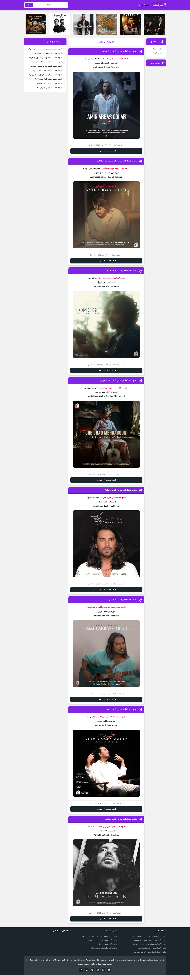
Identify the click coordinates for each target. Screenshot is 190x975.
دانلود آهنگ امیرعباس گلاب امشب (121, 819)
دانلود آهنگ (117, 145)
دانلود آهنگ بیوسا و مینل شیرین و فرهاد (46, 57)
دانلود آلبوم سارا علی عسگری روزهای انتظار (99, 936)
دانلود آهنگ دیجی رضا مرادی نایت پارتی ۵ (46, 74)
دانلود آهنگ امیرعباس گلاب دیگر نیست (119, 51)
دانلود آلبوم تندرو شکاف (107, 944)
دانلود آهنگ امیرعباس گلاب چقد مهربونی (118, 380)
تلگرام (98, 970)
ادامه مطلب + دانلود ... (106, 151)
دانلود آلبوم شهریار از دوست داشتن (102, 940)
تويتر (92, 970)
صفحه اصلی (144, 5)
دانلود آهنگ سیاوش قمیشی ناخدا (49, 87)
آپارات (109, 970)
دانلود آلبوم (157, 49)
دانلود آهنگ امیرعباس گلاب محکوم (121, 490)
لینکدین (87, 970)
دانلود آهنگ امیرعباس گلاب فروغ (122, 270)
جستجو (29, 5)
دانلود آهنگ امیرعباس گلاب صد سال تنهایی (117, 161)
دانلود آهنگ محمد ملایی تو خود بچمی (47, 70)
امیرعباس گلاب (106, 59)
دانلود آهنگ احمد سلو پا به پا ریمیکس (47, 53)
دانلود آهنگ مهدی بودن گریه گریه (48, 62)
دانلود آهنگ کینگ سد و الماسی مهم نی (47, 66)
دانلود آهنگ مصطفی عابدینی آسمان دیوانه (45, 49)
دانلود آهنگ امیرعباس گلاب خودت (121, 709)
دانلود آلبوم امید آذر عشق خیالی (104, 948)
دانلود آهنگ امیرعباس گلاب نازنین (121, 599)
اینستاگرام (103, 970)
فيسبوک (81, 970)
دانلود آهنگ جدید (120, 59)
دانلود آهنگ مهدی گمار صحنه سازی (48, 79)
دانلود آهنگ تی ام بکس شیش (50, 83)
